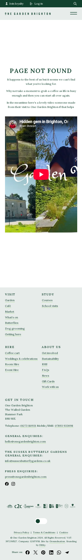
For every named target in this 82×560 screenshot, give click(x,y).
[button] (41, 521)
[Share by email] (67, 552)
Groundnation (57, 541)
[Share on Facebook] (27, 552)
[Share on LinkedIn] (51, 552)
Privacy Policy (21, 532)
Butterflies (11, 322)
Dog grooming (15, 328)
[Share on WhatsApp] (59, 552)
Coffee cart (12, 353)
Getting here (13, 334)
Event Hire (12, 370)
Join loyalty (16, 3)
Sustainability (50, 358)
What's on (11, 317)
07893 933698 (64, 425)
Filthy (42, 545)
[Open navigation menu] (73, 13)
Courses (47, 300)
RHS (44, 364)
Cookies (63, 532)
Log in (38, 3)
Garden (10, 300)
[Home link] (28, 7)
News (45, 375)
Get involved (50, 353)
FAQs (45, 370)
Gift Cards (48, 381)
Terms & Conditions (44, 532)
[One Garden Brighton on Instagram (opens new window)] (13, 484)
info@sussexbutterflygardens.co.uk (27, 461)
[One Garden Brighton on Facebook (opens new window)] (7, 484)
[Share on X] (35, 552)
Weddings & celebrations (21, 358)
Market (9, 311)
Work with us (50, 387)
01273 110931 (28, 425)
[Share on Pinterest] (43, 552)
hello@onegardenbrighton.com (25, 441)
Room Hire (12, 364)
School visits (50, 306)
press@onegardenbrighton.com (25, 476)
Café (8, 306)
